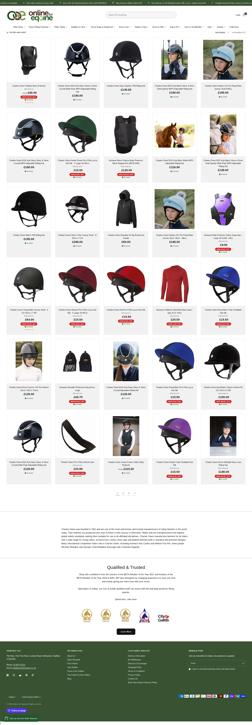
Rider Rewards (73, 660)
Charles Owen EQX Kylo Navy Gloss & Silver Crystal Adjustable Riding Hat (126, 388)
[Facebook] (9, 675)
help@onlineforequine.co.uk (24, 668)
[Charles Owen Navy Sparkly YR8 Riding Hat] (126, 60)
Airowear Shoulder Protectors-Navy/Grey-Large (77, 388)
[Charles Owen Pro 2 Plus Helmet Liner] (77, 436)
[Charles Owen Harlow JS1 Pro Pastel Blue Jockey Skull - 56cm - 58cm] (175, 209)
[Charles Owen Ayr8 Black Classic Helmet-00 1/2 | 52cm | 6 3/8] (223, 361)
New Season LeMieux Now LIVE (89, 3)
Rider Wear (18, 27)
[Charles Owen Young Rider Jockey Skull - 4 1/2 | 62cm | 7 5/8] (29, 284)
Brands (220, 27)
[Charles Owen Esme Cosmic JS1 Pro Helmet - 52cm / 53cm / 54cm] (29, 361)
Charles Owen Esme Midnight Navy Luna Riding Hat (223, 463)
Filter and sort (18, 32)
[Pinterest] (28, 675)
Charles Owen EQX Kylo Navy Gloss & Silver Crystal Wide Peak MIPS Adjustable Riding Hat (77, 89)
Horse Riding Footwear (39, 27)
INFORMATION (74, 651)
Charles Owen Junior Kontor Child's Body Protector (126, 463)
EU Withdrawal (134, 660)
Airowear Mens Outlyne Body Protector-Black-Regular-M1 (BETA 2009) (126, 162)
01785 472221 (19, 665)
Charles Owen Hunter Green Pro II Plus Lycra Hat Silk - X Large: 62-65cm (77, 162)
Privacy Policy (134, 675)
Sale (209, 27)
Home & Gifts (158, 27)
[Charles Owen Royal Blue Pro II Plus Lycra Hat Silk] (175, 361)
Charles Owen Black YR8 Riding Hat (29, 235)
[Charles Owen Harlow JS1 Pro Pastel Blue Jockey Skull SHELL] (223, 60)
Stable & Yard (140, 27)
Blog (69, 679)
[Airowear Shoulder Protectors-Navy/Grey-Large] (77, 361)
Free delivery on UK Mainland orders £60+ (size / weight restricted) (138, 3)
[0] (243, 15)
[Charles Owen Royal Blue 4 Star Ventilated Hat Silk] (223, 284)
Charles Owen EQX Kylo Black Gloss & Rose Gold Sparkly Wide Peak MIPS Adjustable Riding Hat (223, 163)
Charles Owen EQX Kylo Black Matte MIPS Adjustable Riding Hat (174, 162)
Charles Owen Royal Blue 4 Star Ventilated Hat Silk (223, 311)
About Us (71, 656)
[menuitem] (19, 27)
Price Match (72, 663)
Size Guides (72, 667)
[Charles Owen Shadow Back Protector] (29, 60)
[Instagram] (16, 675)
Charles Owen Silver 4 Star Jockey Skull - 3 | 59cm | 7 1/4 (77, 236)
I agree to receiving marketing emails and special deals (213, 669)
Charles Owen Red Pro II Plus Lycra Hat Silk (126, 310)
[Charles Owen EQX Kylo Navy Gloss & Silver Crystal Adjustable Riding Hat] (126, 361)
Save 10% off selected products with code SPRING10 (45, 3)
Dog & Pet (174, 27)
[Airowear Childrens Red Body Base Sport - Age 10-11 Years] (175, 284)
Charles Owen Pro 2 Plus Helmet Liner (77, 462)
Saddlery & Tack (78, 27)
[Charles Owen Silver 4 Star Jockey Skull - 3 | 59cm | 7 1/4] (77, 209)
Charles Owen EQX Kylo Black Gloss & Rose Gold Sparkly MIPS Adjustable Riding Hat (174, 87)
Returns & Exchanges (137, 663)
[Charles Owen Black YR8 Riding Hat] (29, 209)
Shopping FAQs (134, 667)
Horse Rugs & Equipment (102, 27)
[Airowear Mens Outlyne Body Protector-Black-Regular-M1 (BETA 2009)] (126, 134)
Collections (234, 27)
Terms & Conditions (136, 671)
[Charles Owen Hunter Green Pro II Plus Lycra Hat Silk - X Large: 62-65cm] (77, 134)
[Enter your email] (242, 663)
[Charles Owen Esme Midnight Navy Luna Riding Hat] (223, 436)
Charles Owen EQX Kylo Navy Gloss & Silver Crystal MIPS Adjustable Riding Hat (29, 162)
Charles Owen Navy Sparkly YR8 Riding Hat (126, 86)
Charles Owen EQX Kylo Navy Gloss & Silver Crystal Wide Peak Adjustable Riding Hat (29, 463)
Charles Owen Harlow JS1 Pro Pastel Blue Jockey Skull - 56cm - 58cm (174, 236)
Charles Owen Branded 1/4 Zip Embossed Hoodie (126, 236)
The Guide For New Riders (78, 675)
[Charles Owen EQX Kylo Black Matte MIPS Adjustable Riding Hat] (175, 134)
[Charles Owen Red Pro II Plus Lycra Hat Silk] (126, 284)
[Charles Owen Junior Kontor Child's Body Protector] (126, 436)
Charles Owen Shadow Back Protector (29, 86)
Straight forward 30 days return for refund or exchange (197, 3)
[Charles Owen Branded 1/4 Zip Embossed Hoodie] (126, 209)
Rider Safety (59, 27)
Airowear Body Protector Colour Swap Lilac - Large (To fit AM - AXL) (223, 236)
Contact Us (133, 679)
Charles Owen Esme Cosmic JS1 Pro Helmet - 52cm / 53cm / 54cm (29, 388)
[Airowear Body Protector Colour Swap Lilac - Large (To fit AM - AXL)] (223, 209)
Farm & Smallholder (193, 27)
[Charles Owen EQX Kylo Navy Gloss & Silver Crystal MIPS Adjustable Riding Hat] (29, 134)
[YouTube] (22, 675)
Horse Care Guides (75, 671)
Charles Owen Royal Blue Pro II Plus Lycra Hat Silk (174, 388)
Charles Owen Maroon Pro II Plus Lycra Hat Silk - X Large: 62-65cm (77, 311)
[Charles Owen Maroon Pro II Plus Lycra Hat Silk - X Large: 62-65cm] (77, 284)
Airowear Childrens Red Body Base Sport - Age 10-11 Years (174, 311)
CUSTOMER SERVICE (139, 651)
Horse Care (124, 27)
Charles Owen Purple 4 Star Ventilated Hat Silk (174, 463)
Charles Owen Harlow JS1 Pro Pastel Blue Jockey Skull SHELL (223, 87)
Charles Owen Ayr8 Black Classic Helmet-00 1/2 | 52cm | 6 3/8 (223, 388)
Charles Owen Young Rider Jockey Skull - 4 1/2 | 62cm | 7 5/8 (29, 311)
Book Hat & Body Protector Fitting (142, 682)
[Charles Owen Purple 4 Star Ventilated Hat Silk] (175, 436)
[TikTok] (35, 675)
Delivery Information (136, 656)
